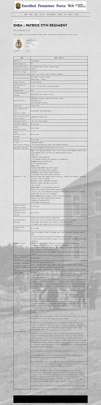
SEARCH (76, 14)
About (30, 14)
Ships (36, 14)
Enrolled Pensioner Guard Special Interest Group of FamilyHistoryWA (46, 396)
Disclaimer (17, 399)
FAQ (65, 14)
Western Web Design (29, 398)
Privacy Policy (24, 399)
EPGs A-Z (42, 14)
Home (26, 14)
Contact (70, 14)
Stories (60, 14)
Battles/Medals (51, 14)
